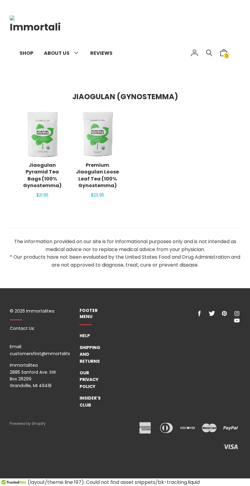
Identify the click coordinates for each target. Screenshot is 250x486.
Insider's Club (90, 401)
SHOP (26, 53)
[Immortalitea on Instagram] (237, 313)
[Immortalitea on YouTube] (237, 320)
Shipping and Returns (90, 354)
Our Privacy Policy (89, 380)
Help (85, 336)
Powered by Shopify (28, 423)
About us (57, 53)
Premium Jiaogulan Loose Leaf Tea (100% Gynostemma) (97, 175)
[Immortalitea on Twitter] (212, 313)
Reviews (101, 53)
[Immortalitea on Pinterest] (224, 313)
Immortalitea (40, 311)
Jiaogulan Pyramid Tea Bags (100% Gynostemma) (42, 175)
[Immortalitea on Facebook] (199, 313)
